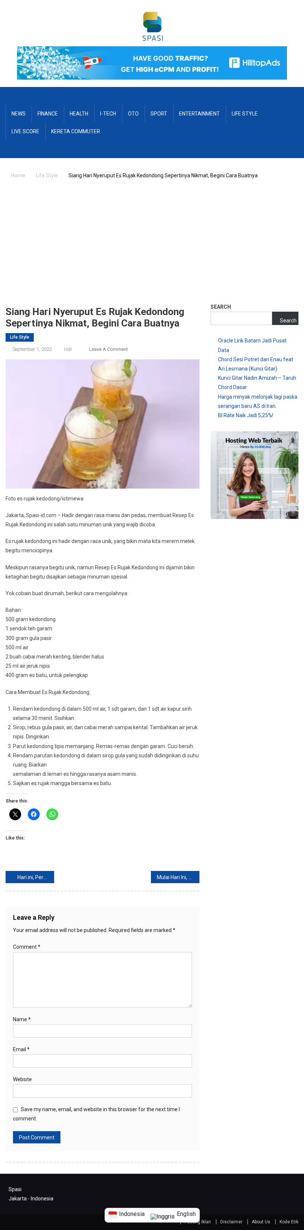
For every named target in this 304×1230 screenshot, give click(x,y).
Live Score (25, 131)
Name (22, 1019)
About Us (261, 1221)
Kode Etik (289, 1221)
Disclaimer (231, 1221)
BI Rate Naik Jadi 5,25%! (245, 415)
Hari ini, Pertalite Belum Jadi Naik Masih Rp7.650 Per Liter (35, 877)
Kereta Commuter (75, 131)
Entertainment (199, 114)
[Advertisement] (152, 245)
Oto (133, 114)
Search (221, 307)
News (18, 114)
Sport (159, 114)
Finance (47, 114)
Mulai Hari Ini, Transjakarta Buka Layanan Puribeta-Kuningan (178, 877)
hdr (68, 349)
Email (21, 1049)
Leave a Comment (108, 349)
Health (79, 114)
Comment (26, 947)
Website (22, 1079)
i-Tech (108, 114)
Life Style (245, 114)
